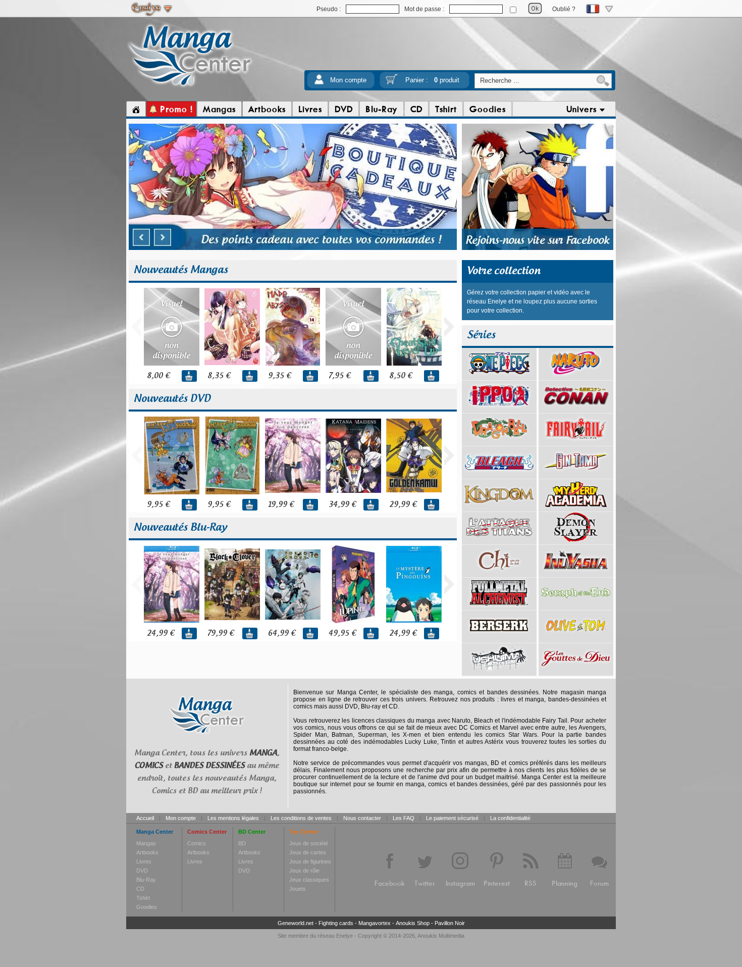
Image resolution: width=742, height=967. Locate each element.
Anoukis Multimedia (440, 936)
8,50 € (400, 376)
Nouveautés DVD (172, 398)
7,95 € (339, 376)
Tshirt (143, 898)
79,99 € (220, 633)
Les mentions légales (233, 818)
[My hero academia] (576, 508)
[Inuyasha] (576, 573)
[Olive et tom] (576, 639)
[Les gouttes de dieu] (576, 672)
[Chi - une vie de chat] (499, 573)
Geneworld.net (295, 923)
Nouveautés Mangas (181, 270)
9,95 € (158, 504)
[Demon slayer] (576, 540)
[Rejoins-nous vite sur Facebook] (537, 248)
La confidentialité (510, 818)
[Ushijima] (499, 672)
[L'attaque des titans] (499, 540)
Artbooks (147, 852)
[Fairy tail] (576, 442)
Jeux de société (308, 843)
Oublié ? (563, 9)
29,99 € (402, 504)
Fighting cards (336, 923)
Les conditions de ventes (301, 818)
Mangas (146, 843)
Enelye (344, 936)
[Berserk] (499, 639)
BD (242, 843)
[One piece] (499, 376)
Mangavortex (374, 923)
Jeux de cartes (307, 852)
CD (140, 889)
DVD (142, 871)
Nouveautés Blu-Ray (180, 527)
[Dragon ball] (499, 442)
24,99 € (160, 633)
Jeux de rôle (304, 871)
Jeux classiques (309, 880)
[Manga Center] (190, 87)
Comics (196, 843)
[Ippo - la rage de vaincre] (499, 409)
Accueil (145, 818)
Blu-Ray (146, 880)
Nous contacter (362, 818)
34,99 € (342, 504)
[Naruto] (576, 376)
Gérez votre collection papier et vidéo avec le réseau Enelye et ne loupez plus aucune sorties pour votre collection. (532, 301)
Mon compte (348, 80)
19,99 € (281, 504)
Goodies (146, 907)
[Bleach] (499, 475)
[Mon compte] (319, 82)
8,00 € (158, 376)
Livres (143, 861)
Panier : (432, 80)
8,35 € (218, 376)
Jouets (297, 889)
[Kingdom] (499, 508)
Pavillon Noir (450, 923)
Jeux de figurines (310, 861)
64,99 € (281, 633)
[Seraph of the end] (576, 606)
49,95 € (342, 633)
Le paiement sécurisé (452, 818)
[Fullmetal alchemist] (499, 606)
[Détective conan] (576, 409)
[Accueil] (136, 109)
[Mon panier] (392, 82)
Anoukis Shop (413, 923)
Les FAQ (403, 818)
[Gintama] (576, 475)
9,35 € (279, 376)
